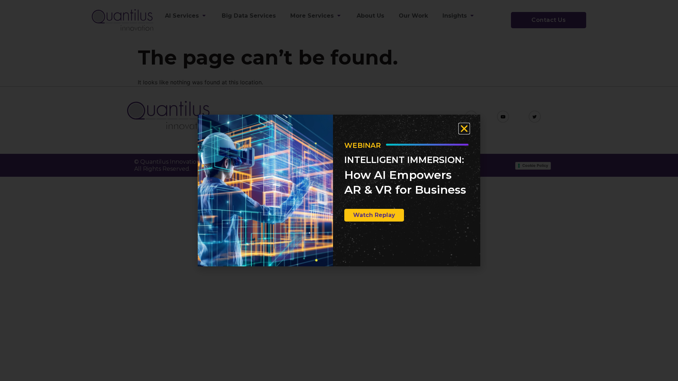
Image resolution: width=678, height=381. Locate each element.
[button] (464, 128)
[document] (339, 190)
